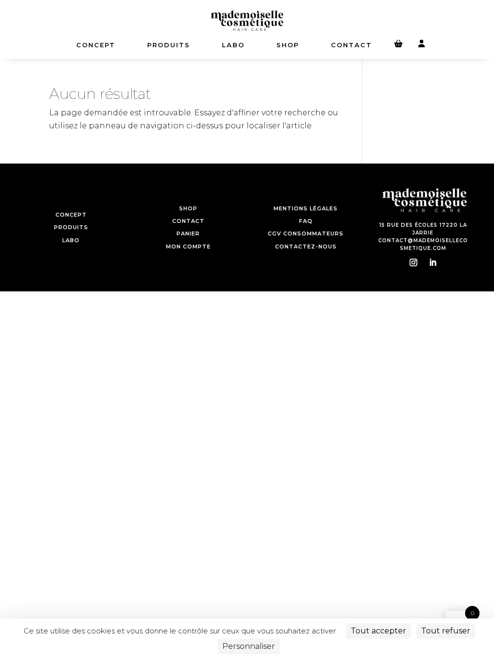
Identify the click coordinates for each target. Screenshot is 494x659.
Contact (351, 45)
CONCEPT (95, 45)
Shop (287, 45)
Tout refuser (445, 630)
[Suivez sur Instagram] (413, 262)
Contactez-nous (306, 246)
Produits (168, 45)
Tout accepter (378, 630)
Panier (188, 233)
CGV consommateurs (305, 233)
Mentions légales (306, 208)
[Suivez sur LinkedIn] (432, 262)
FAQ (306, 221)
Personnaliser (248, 646)
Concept (71, 214)
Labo (233, 45)
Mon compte (188, 246)
